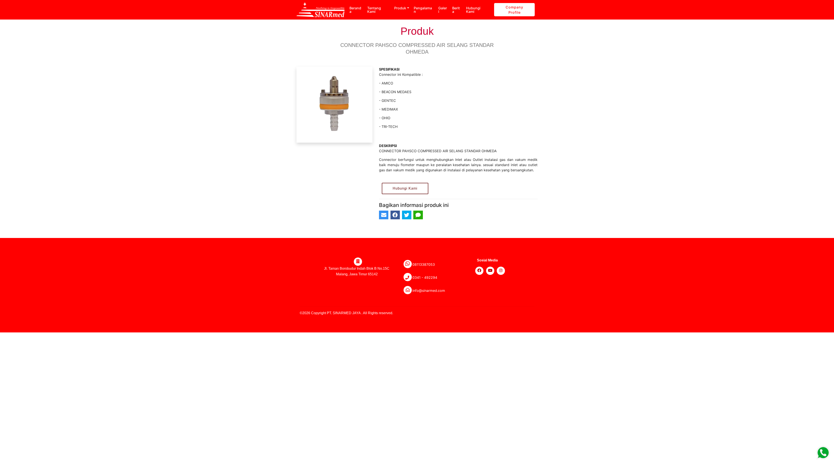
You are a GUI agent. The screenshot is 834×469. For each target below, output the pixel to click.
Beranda (355, 10)
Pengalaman (423, 10)
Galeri (442, 10)
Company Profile (514, 10)
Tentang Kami (374, 10)
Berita (456, 10)
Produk (400, 8)
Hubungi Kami (473, 10)
